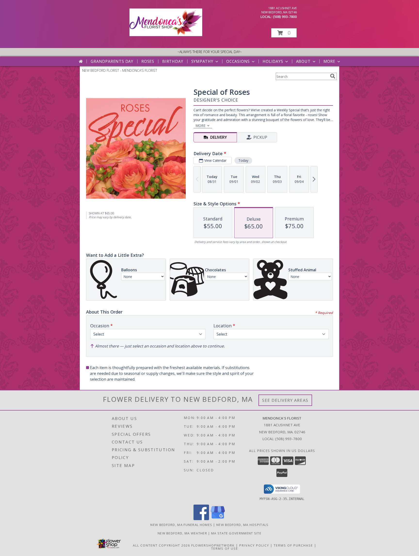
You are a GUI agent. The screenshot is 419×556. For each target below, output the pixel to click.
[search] (333, 76)
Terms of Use (224, 548)
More (329, 61)
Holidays (273, 61)
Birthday (172, 61)
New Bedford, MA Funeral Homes (181, 525)
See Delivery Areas (285, 400)
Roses (147, 61)
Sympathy (202, 61)
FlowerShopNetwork (213, 545)
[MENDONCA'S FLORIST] (165, 34)
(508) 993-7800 (285, 16)
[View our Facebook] (201, 518)
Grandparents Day (112, 61)
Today (243, 160)
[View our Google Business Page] (218, 518)
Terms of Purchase (293, 545)
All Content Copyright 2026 (161, 545)
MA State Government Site (236, 533)
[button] (284, 33)
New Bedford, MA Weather (182, 533)
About (303, 61)
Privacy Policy (254, 545)
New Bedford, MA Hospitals (242, 525)
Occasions (238, 61)
